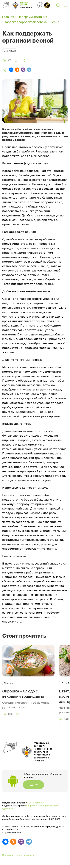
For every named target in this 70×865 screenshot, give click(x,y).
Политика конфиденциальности (19, 855)
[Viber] (23, 69)
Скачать (33, 785)
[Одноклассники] (17, 69)
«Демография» (35, 802)
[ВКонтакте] (11, 69)
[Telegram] (29, 69)
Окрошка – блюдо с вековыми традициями (23, 693)
